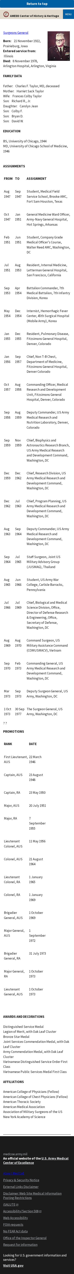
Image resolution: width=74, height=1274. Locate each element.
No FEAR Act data (15, 1231)
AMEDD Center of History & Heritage (34, 16)
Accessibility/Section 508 (20, 1211)
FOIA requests (13, 1224)
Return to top (37, 4)
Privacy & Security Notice (21, 1180)
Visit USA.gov (13, 1265)
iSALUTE (9, 1204)
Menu (68, 14)
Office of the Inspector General (25, 1238)
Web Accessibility (15, 1218)
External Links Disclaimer (20, 1187)
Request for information (20, 1244)
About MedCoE (13, 1173)
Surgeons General (15, 33)
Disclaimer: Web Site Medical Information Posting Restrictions (32, 1195)
